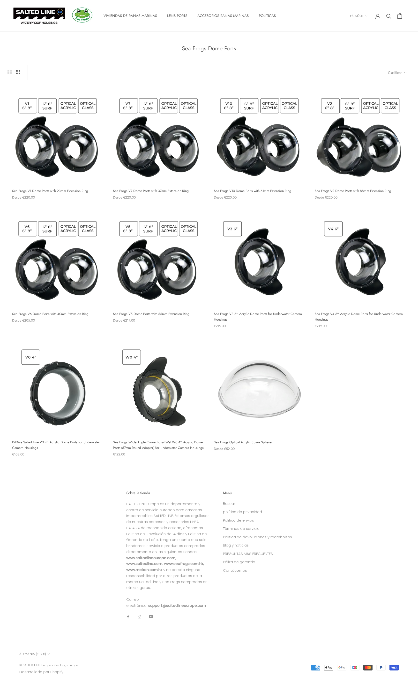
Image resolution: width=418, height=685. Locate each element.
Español (356, 16)
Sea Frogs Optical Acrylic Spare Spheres (243, 442)
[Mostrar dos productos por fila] (9, 72)
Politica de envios (238, 520)
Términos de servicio (241, 528)
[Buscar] (388, 15)
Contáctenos (235, 570)
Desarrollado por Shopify (41, 671)
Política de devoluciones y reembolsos (257, 536)
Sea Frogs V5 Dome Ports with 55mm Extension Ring (151, 313)
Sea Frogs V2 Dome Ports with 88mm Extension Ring (353, 190)
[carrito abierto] (399, 16)
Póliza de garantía (239, 561)
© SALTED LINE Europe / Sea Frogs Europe (48, 665)
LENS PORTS (177, 15)
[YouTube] (151, 617)
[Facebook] (128, 617)
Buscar (229, 503)
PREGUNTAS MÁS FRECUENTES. (248, 553)
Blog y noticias (236, 545)
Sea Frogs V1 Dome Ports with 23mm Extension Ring (50, 190)
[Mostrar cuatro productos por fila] (18, 72)
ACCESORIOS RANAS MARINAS (223, 15)
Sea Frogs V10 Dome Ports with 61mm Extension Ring (252, 190)
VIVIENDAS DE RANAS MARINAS (130, 15)
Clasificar (395, 72)
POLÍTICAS (267, 15)
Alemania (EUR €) (32, 654)
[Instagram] (139, 617)
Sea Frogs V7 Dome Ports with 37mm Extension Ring (151, 190)
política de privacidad (242, 511)
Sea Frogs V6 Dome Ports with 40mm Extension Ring (50, 313)
